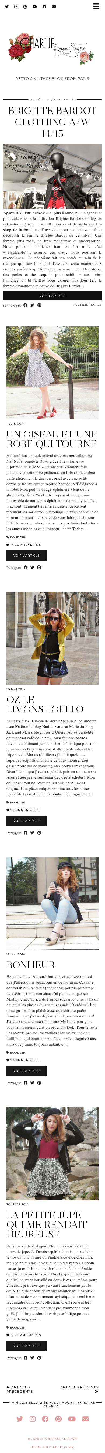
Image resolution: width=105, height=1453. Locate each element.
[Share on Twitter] (32, 305)
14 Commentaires (25, 544)
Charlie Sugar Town (58, 1439)
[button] (97, 7)
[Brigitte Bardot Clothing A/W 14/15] (52, 207)
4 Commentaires (87, 305)
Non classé (64, 99)
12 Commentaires (25, 1335)
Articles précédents (19, 1389)
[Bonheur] (52, 903)
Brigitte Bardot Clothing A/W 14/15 (52, 122)
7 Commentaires (24, 810)
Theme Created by (52, 1447)
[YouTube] (35, 6)
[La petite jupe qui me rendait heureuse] (52, 1153)
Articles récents (79, 1387)
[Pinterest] (25, 6)
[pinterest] (58, 1418)
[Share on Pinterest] (39, 305)
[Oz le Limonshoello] (52, 638)
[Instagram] (16, 6)
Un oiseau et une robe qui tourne (51, 439)
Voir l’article (53, 296)
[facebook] (45, 1418)
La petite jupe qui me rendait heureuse (46, 1224)
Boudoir (17, 537)
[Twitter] (7, 6)
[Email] (54, 6)
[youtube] (72, 1418)
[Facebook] (45, 6)
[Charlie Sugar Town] (52, 40)
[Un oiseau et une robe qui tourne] (52, 372)
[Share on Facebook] (25, 305)
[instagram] (33, 1418)
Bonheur (30, 965)
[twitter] (19, 1418)
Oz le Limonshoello (45, 704)
